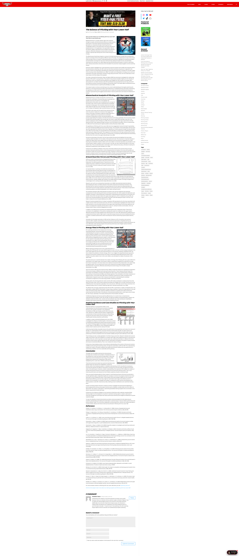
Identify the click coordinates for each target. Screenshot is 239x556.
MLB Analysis (144, 108)
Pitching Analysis (145, 117)
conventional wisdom (145, 155)
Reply (132, 498)
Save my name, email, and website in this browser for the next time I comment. (105, 540)
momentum (146, 165)
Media (142, 106)
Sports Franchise (145, 142)
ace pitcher (143, 149)
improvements (144, 161)
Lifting (142, 102)
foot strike (147, 157)
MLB (142, 165)
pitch (149, 171)
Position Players (144, 130)
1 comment (111, 32)
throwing (147, 191)
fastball (142, 157)
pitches (151, 173)
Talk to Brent (190, 4)
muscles (143, 167)
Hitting (142, 101)
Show (142, 138)
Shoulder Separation (145, 185)
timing (151, 191)
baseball (143, 151)
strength (143, 187)
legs (146, 163)
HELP (199, 4)
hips (148, 159)
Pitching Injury (144, 123)
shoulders (148, 183)
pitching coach (148, 175)
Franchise (143, 99)
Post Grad (143, 132)
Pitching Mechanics (145, 179)
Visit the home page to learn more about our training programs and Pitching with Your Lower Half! (108, 487)
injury (149, 161)
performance (143, 171)
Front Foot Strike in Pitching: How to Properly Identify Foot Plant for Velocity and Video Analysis (147, 64)
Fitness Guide (144, 97)
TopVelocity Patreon (124, 485)
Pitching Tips (144, 125)
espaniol (143, 93)
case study (148, 151)
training (142, 195)
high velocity (143, 159)
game (151, 157)
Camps (206, 4)
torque (149, 193)
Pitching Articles (104, 32)
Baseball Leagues (145, 89)
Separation (143, 183)
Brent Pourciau (90, 32)
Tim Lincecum (144, 193)
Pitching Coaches (144, 177)
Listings (142, 104)
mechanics (151, 163)
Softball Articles (144, 140)
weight (142, 197)
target (142, 191)
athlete (148, 149)
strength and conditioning (146, 189)
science (150, 181)
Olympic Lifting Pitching (146, 169)
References (143, 134)
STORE (213, 4)
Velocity (147, 195)
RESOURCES (230, 4)
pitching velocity (144, 181)
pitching (143, 175)
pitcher (142, 173)
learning (143, 163)
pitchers (146, 173)
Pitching (143, 116)
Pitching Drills (144, 121)
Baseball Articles (144, 87)
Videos (142, 144)
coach (142, 153)
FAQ (142, 95)
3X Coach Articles (145, 85)
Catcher (143, 91)
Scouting (143, 136)
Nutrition (143, 110)
